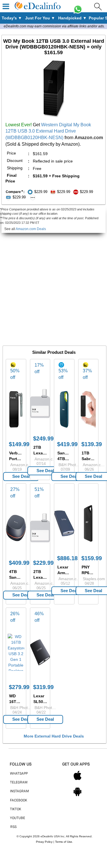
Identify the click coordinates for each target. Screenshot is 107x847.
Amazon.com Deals (31, 229)
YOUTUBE (17, 818)
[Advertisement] (53, 286)
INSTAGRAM (19, 791)
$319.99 (43, 687)
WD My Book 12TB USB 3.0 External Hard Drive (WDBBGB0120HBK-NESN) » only (53, 46)
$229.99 (43, 563)
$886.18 (67, 558)
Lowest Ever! (18, 124)
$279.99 (19, 687)
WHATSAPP (19, 773)
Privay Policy (44, 841)
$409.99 (19, 563)
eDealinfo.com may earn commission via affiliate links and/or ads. (54, 26)
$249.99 (43, 438)
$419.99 (67, 444)
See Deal (21, 476)
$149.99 (19, 444)
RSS (13, 827)
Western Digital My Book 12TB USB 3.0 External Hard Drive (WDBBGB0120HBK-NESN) (48, 131)
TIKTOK (15, 809)
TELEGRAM (18, 782)
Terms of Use (63, 841)
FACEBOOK (18, 800)
